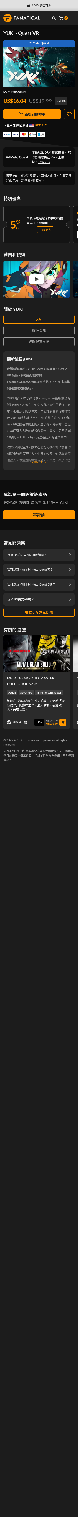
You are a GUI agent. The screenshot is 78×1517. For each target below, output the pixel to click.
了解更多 (44, 162)
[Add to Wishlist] (69, 114)
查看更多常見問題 (39, 612)
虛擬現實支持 (39, 342)
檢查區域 (41, 125)
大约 (39, 319)
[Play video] (36, 279)
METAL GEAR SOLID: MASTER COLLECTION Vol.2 (30, 681)
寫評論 (39, 514)
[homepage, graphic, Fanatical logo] (21, 17)
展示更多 (37, 462)
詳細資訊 (39, 330)
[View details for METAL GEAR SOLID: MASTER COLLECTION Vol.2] (36, 653)
